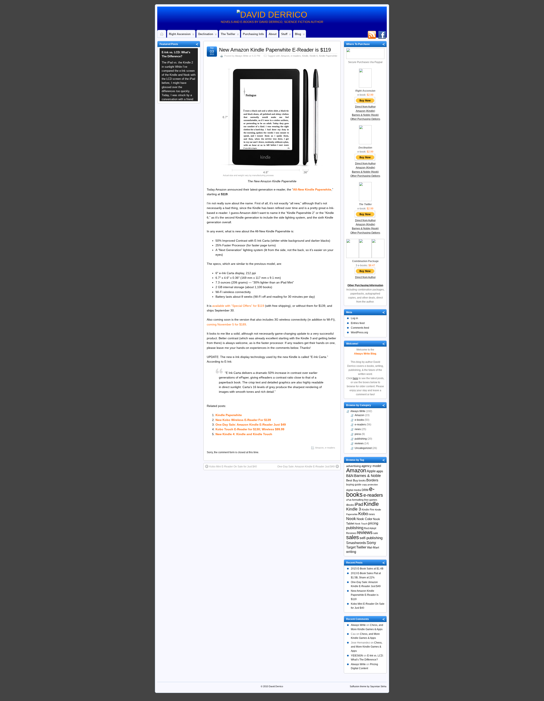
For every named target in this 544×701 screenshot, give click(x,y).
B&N (349, 476)
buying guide (353, 484)
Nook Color (364, 519)
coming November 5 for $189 (226, 324)
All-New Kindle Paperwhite (312, 189)
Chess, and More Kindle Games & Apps (366, 646)
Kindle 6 (314, 56)
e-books (359, 419)
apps (379, 471)
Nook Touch (361, 523)
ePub (348, 500)
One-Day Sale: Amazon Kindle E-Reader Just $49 (250, 424)
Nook (351, 518)
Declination (205, 34)
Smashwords (356, 543)
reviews (359, 443)
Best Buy (352, 480)
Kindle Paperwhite (328, 56)
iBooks (350, 504)
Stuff (284, 34)
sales (352, 537)
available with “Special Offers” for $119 (238, 305)
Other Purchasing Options (365, 119)
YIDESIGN (357, 655)
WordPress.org (359, 332)
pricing (373, 523)
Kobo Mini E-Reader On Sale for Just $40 (233, 466)
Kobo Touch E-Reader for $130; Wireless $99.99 (249, 429)
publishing (361, 438)
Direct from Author (365, 106)
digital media (353, 490)
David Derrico (276, 686)
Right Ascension (180, 34)
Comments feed (360, 327)
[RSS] (372, 33)
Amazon (285, 56)
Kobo (363, 513)
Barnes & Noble (367, 475)
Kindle (305, 56)
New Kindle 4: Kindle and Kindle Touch (243, 434)
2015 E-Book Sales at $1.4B (367, 568)
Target (351, 547)
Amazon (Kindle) (365, 110)
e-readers (296, 56)
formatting (358, 499)
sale (375, 533)
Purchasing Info (253, 34)
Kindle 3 (353, 509)
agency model (371, 466)
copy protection (370, 484)
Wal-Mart (373, 547)
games (373, 499)
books (362, 480)
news (358, 429)
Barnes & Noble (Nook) (365, 115)
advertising (353, 466)
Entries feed (358, 323)
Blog (298, 34)
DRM (365, 490)
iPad (359, 504)
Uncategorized (363, 448)
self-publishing (371, 538)
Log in (354, 318)
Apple (371, 471)
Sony (371, 542)
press (358, 434)
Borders (372, 480)
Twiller (361, 547)
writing (351, 552)
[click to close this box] (197, 44)
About (272, 34)
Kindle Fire (368, 509)
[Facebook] (382, 33)
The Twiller (228, 34)
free (366, 499)
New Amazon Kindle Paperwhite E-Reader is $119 (275, 50)
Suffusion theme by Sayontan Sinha (368, 686)
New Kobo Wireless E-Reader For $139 (243, 420)
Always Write (241, 56)
